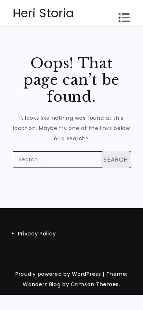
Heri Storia (43, 13)
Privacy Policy (37, 233)
